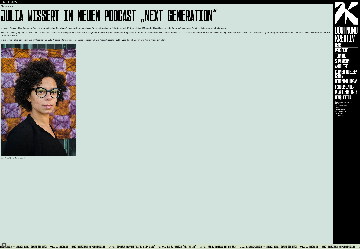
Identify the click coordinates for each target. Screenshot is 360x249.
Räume (337, 107)
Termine (340, 55)
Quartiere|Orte (346, 92)
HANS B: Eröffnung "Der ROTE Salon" (215, 246)
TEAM (337, 104)
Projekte (341, 50)
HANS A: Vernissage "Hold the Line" (174, 246)
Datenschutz (339, 115)
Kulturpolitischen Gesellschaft (53, 28)
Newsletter (343, 97)
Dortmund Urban (346, 81)
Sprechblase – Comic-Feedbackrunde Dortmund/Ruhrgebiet (74, 246)
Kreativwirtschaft (342, 106)
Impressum (339, 113)
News (338, 45)
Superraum (342, 61)
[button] (4, 245)
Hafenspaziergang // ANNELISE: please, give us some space (265, 246)
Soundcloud (127, 39)
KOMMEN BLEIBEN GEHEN (346, 74)
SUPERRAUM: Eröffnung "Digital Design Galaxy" (128, 246)
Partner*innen (340, 109)
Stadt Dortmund (341, 111)
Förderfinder (344, 86)
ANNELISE (341, 66)
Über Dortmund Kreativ (343, 102)
